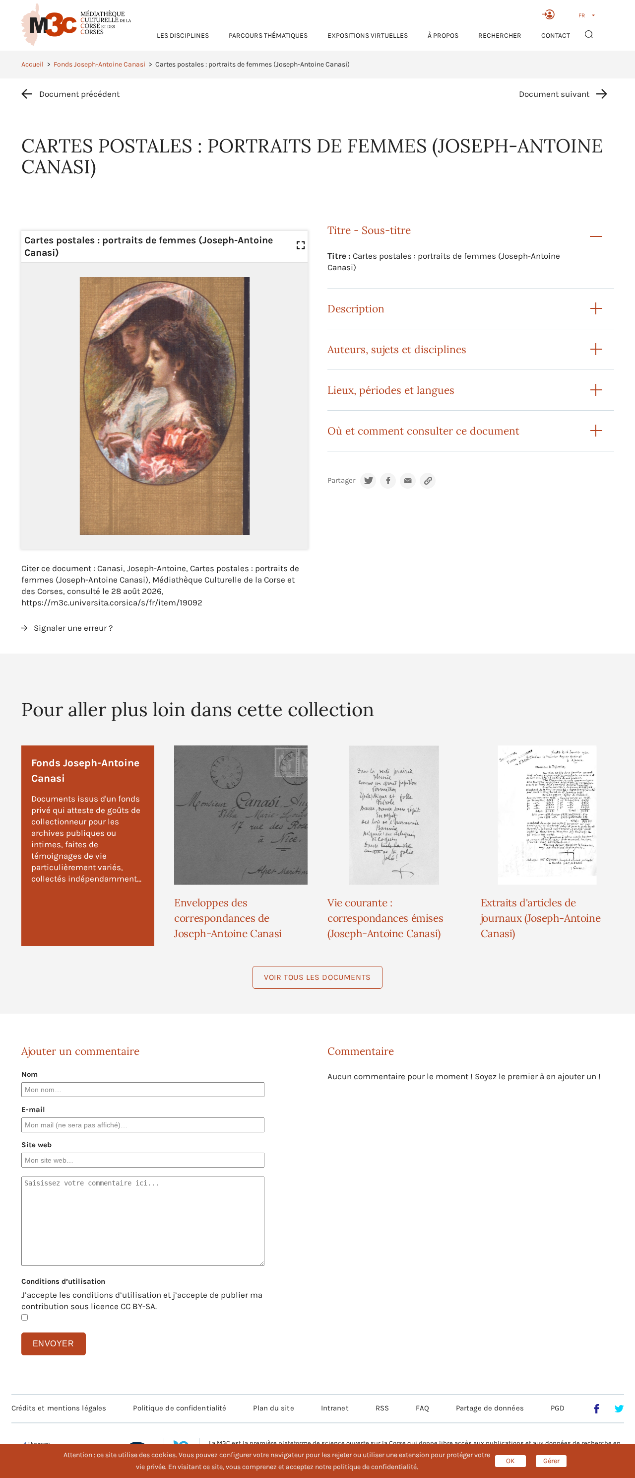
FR (581, 15)
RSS (382, 1408)
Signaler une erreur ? (73, 628)
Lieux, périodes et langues (390, 390)
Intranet (335, 1408)
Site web (36, 1144)
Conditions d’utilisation (63, 1281)
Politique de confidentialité (179, 1408)
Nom (29, 1074)
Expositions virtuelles (367, 35)
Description (355, 308)
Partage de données (490, 1408)
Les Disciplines (183, 35)
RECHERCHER (499, 35)
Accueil (32, 64)
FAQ (422, 1408)
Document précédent (79, 94)
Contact (555, 35)
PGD (558, 1408)
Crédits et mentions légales (59, 1408)
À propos (443, 35)
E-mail (33, 1109)
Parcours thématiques (268, 35)
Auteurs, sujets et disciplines (396, 349)
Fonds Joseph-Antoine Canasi (99, 64)
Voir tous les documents (317, 977)
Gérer (551, 1461)
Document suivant (554, 94)
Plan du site (273, 1408)
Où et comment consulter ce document (423, 431)
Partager (341, 480)
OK (510, 1461)
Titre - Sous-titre (369, 230)
